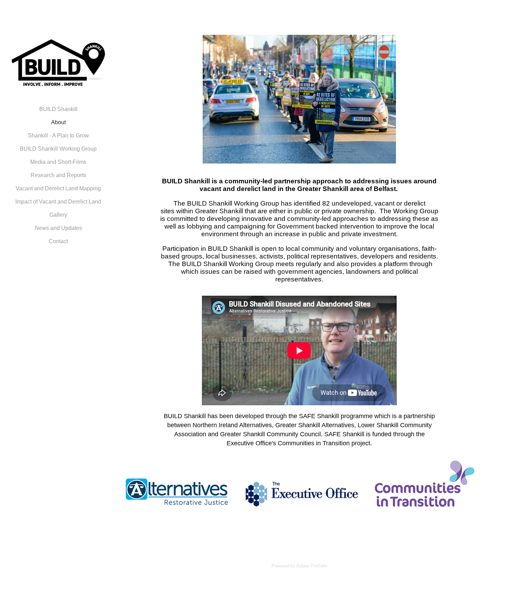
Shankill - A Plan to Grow (58, 135)
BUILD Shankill (58, 109)
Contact (58, 241)
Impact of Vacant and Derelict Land (58, 202)
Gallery (58, 215)
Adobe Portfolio (311, 565)
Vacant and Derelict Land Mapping (58, 188)
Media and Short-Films (58, 162)
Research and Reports (58, 175)
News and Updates (58, 228)
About (58, 122)
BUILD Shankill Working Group (58, 149)
